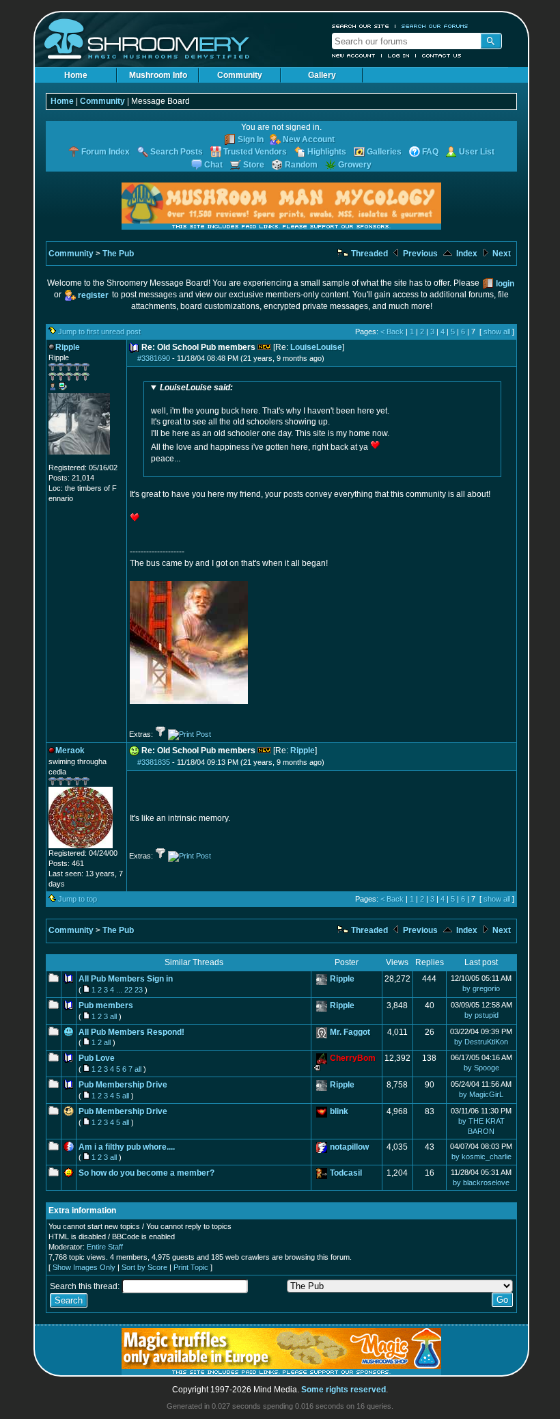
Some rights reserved (343, 1389)
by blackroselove (481, 1182)
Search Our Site (360, 26)
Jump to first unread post (99, 331)
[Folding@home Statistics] (75, 460)
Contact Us (442, 55)
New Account (354, 55)
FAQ (430, 152)
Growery (355, 165)
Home (75, 75)
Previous (419, 253)
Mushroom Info (158, 75)
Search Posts (176, 152)
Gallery (322, 75)
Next (500, 253)
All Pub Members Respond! (131, 1032)
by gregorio (481, 988)
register (93, 295)
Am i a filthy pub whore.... (127, 1147)
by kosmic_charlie (481, 1156)
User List (476, 152)
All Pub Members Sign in (126, 979)
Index (465, 253)
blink (339, 1111)
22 (128, 990)
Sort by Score (144, 1267)
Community (239, 75)
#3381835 (153, 762)
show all (497, 331)
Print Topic (190, 1267)
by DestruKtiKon (481, 1042)
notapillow (349, 1147)
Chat (213, 165)
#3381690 (153, 358)
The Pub (118, 253)
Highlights (326, 152)
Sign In (251, 139)
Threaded (368, 253)
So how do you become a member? (146, 1173)
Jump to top (77, 899)
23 (139, 990)
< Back (392, 331)
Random (301, 165)
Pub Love (97, 1058)
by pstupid (481, 1015)
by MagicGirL (481, 1094)
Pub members (106, 1005)
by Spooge (481, 1068)
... (119, 990)
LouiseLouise (316, 347)
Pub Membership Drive (123, 1085)
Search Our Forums (435, 26)
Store (253, 165)
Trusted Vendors (255, 152)
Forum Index (105, 152)
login (505, 283)
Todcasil (346, 1173)
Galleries (384, 152)
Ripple (302, 750)
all (113, 1016)
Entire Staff (105, 1247)
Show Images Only (84, 1267)
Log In (399, 55)
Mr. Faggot (350, 1032)
